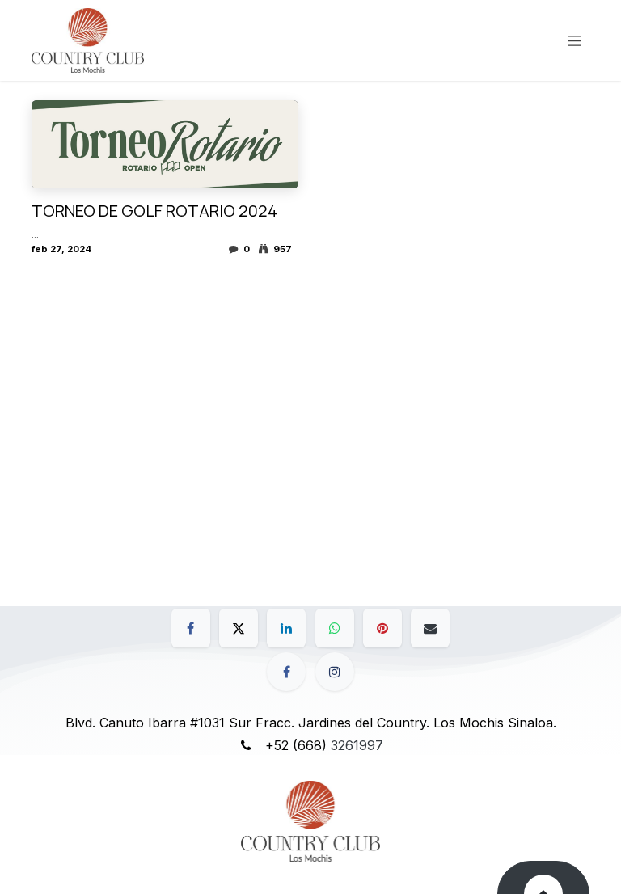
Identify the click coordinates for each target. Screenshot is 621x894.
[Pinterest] (382, 628)
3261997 (357, 745)
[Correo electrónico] (430, 628)
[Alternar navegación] (574, 41)
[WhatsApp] (334, 628)
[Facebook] (190, 628)
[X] (238, 628)
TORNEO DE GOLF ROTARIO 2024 (154, 211)
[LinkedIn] (286, 628)
